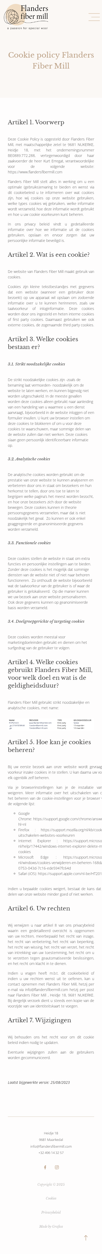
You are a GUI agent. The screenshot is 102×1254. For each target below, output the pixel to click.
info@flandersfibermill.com (51, 1146)
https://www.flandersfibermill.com (35, 171)
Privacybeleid (51, 1212)
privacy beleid (37, 224)
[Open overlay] (94, 17)
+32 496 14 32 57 (51, 1152)
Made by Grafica (51, 1226)
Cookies (51, 1198)
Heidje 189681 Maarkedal (51, 1136)
